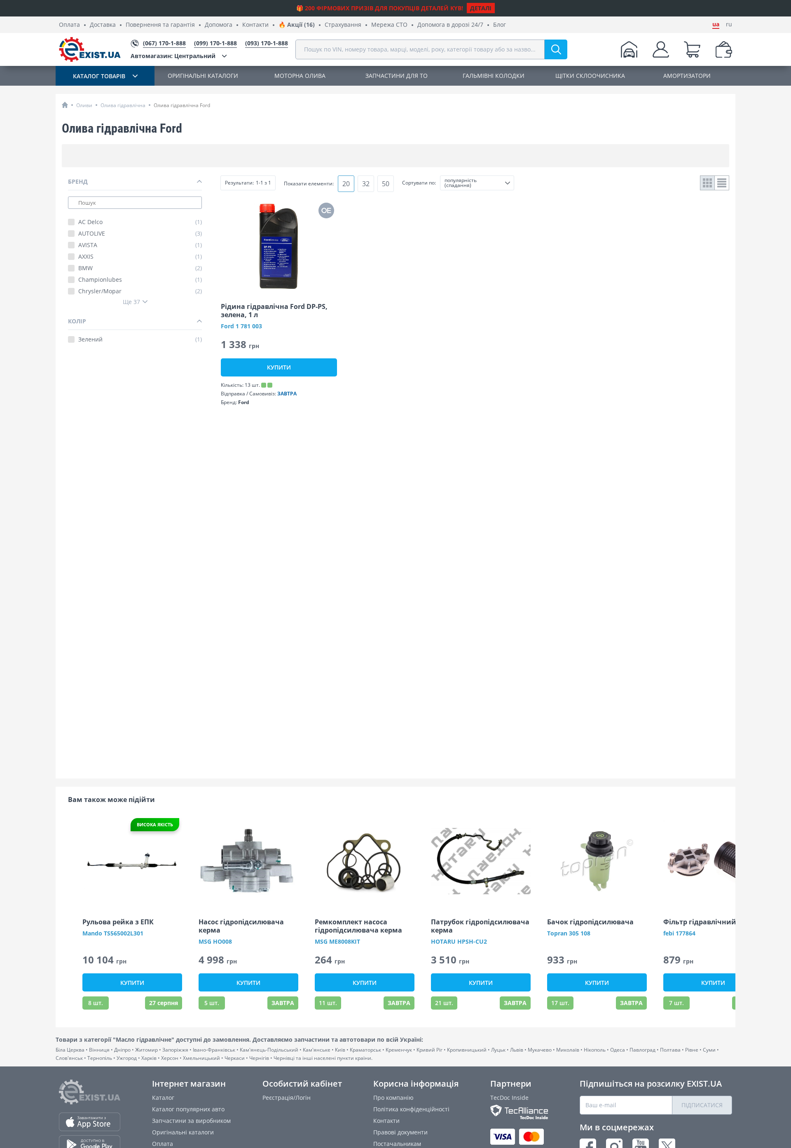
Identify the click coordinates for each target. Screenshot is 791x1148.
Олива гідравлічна (123, 105)
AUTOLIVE (140, 233)
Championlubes (140, 279)
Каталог (163, 1097)
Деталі (480, 8)
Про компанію (393, 1097)
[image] (279, 246)
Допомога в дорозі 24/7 (450, 24)
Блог (499, 24)
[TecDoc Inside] (519, 1112)
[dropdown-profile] (661, 49)
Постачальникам (397, 1144)
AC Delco (140, 222)
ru (729, 24)
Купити (279, 367)
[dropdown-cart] (692, 49)
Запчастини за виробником (191, 1121)
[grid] (707, 183)
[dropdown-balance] (724, 49)
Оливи (84, 105)
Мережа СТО (389, 24)
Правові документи (400, 1132)
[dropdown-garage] (629, 49)
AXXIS (140, 256)
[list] (722, 183)
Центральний (173, 56)
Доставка (103, 24)
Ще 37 (131, 302)
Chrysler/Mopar (140, 291)
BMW (140, 268)
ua (715, 24)
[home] (65, 105)
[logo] (90, 49)
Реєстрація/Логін (286, 1097)
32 (366, 183)
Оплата (69, 24)
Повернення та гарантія (160, 24)
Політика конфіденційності (411, 1109)
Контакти (255, 24)
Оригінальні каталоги (183, 1132)
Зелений (140, 339)
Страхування (343, 24)
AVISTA (140, 245)
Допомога (218, 24)
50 (385, 183)
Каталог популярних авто (188, 1109)
